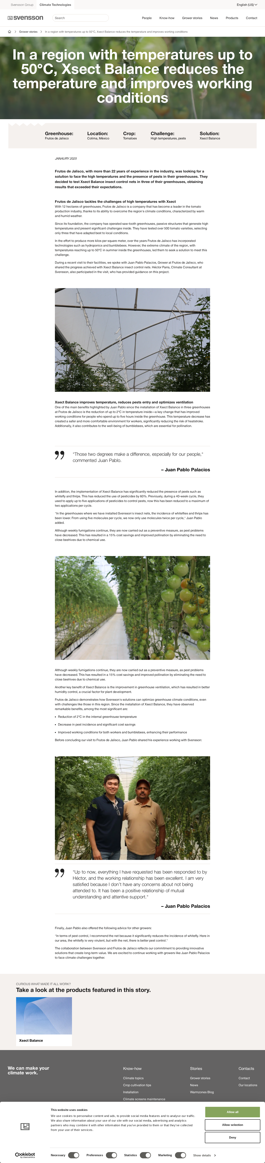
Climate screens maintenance (144, 1099)
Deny (232, 1137)
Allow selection (232, 1124)
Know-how (166, 17)
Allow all (233, 1112)
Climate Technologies (55, 4)
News (214, 17)
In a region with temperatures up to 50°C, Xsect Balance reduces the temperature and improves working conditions (116, 31)
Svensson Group (22, 4)
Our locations (248, 1085)
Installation (131, 1092)
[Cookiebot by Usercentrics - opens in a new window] (25, 1155)
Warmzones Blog (202, 1092)
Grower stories (192, 17)
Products (232, 17)
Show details (202, 1155)
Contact (251, 17)
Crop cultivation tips (137, 1085)
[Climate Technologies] (10, 32)
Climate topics (133, 1078)
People (147, 17)
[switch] (111, 1155)
